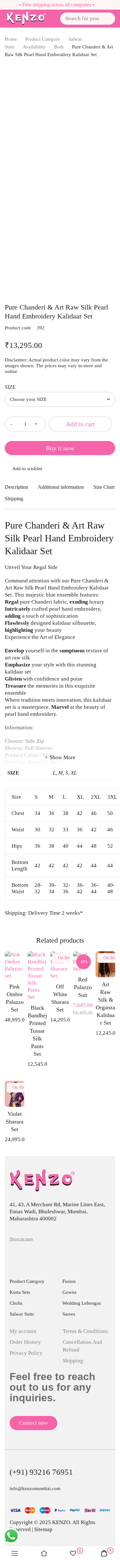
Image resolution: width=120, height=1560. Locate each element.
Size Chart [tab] (104, 487)
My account (23, 1331)
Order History (25, 1342)
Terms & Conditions (85, 1331)
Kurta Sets (20, 1292)
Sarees (68, 1314)
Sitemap (43, 1529)
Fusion (69, 1281)
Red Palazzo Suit (83, 987)
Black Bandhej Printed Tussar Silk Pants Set (37, 1031)
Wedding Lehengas (81, 1303)
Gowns (69, 1292)
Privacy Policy (26, 1353)
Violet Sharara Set (14, 1121)
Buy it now (60, 448)
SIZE (10, 387)
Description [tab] (16, 487)
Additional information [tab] (61, 487)
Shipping (73, 1361)
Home (11, 39)
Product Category (42, 39)
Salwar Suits (22, 1314)
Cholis (16, 1303)
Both (59, 46)
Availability (34, 46)
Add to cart (80, 424)
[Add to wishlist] (60, 469)
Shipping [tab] (14, 498)
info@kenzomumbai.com (35, 1488)
